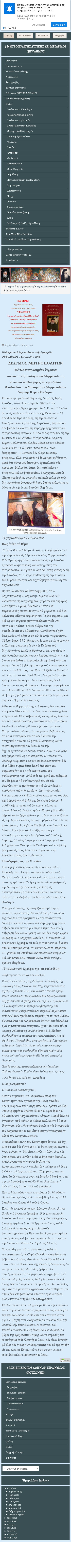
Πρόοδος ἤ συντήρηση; (17, 212)
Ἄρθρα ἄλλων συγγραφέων (18, 254)
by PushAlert (10, 27)
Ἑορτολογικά (13, 185)
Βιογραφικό (11, 60)
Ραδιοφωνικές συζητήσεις (18, 98)
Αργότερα (38, 24)
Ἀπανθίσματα (12, 260)
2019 (7, 1537)
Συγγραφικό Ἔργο (14, 1452)
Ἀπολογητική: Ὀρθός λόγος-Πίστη (23, 223)
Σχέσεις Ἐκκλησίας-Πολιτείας (21, 125)
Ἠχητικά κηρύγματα (16, 87)
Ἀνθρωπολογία (14, 163)
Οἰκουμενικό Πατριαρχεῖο (19, 131)
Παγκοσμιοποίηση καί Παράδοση (23, 179)
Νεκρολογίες (12, 77)
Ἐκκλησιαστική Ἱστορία (18, 120)
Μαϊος (10, 1501)
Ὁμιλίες (9, 1441)
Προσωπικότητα (14, 66)
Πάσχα (10, 196)
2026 (8, 1488)
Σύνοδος (11, 147)
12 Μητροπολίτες (14, 249)
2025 (8, 1517)
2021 (7, 1531)
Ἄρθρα (9, 104)
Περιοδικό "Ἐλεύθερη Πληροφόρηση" (23, 239)
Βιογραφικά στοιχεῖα (16, 1381)
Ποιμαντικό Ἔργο (14, 1436)
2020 (8, 1534)
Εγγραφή (59, 24)
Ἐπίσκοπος (12, 152)
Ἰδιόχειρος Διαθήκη (16, 1392)
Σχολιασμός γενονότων (18, 136)
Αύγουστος (12, 1491)
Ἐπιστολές (11, 1457)
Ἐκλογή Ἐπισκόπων (15, 1419)
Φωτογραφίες (12, 82)
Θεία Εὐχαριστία (14, 169)
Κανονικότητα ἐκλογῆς (17, 71)
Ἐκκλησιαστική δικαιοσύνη (19, 114)
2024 (8, 1521)
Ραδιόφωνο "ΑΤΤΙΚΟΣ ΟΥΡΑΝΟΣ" (22, 93)
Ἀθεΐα (9, 217)
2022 (8, 1527)
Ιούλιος (11, 1495)
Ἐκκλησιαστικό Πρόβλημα (19, 109)
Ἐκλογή (9, 1414)
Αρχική (9, 35)
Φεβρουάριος (14, 1511)
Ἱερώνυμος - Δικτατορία (18, 1430)
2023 (8, 1524)
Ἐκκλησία (11, 142)
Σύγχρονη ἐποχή (14, 207)
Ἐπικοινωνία (43, 35)
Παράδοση (12, 174)
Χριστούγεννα (13, 190)
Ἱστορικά (10, 1425)
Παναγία (11, 201)
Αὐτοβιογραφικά (14, 1398)
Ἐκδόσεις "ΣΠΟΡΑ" (15, 228)
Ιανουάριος (13, 1514)
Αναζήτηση (59, 35)
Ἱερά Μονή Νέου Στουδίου (19, 234)
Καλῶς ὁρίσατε (25, 35)
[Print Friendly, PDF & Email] (65, 1360)
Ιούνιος (11, 1498)
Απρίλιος (11, 1504)
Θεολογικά (12, 158)
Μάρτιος (11, 1508)
